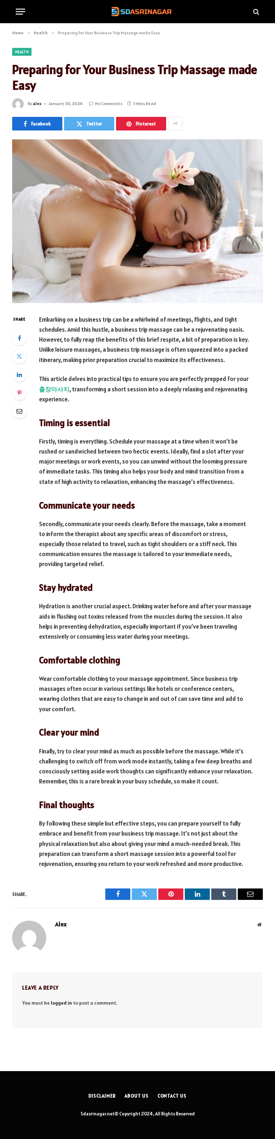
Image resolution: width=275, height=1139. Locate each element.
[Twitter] (19, 356)
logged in (61, 1003)
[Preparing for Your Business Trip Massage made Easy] (137, 221)
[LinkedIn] (19, 374)
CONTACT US (172, 1096)
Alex (37, 103)
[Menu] (20, 12)
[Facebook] (19, 338)
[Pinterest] (19, 393)
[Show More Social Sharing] (175, 123)
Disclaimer (102, 1096)
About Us (136, 1096)
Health (22, 51)
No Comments (108, 103)
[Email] (19, 411)
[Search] (255, 12)
